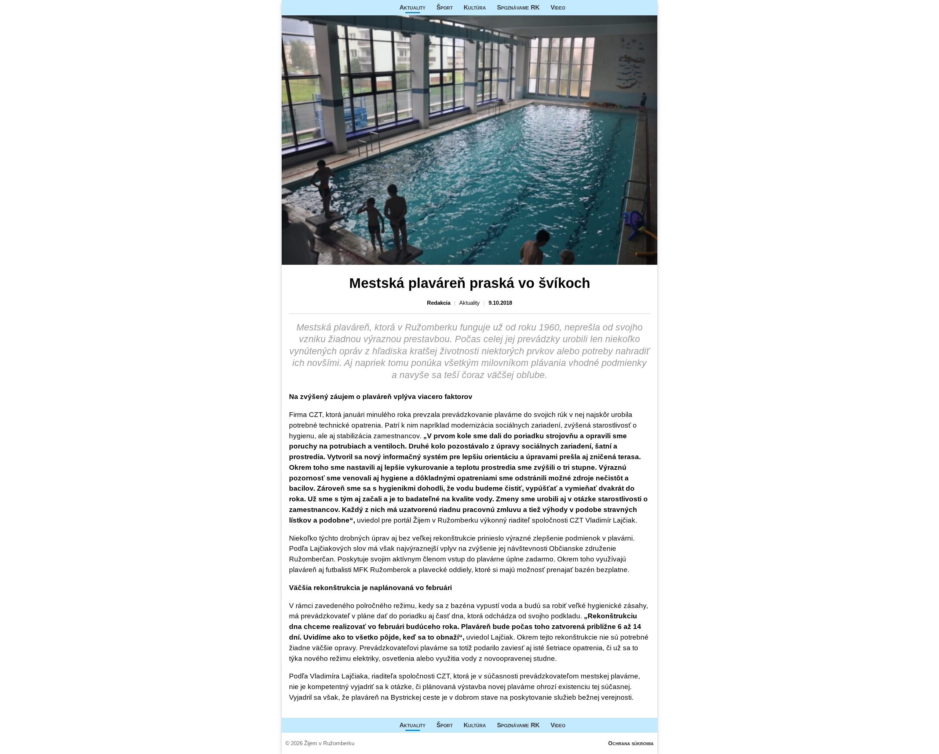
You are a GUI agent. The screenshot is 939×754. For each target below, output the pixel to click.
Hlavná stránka (309, 7)
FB (576, 7)
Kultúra (475, 7)
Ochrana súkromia (631, 743)
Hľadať (648, 7)
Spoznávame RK (518, 7)
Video (558, 7)
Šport (444, 7)
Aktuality (412, 7)
